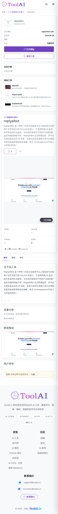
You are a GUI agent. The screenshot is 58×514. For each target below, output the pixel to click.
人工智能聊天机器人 (16, 12)
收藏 (43, 438)
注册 (33, 374)
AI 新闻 (42, 447)
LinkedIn (14, 249)
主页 (3, 12)
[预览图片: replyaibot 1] (29, 343)
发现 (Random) (15, 467)
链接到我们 (42, 453)
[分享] (20, 151)
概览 (5, 257)
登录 (8, 374)
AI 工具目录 (9, 416)
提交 (43, 443)
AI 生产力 (49, 416)
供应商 (15, 457)
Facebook (24, 249)
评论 (21, 257)
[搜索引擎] (46, 4)
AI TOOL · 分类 (15, 462)
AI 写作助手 (24, 416)
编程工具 (29, 422)
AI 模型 (15, 447)
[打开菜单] (53, 4)
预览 (13, 257)
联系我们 (30, 496)
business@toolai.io (32, 489)
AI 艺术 (37, 416)
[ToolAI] (13, 4)
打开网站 (30, 49)
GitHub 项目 (15, 453)
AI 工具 (15, 438)
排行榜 (15, 443)
